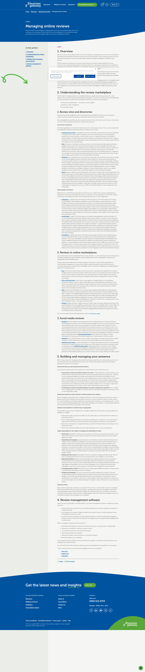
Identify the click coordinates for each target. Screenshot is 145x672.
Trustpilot (64, 157)
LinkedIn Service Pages (68, 342)
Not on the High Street (68, 280)
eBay (63, 290)
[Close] (95, 69)
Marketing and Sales (44, 11)
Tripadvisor (65, 199)
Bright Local (65, 553)
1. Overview (29, 52)
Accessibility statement (44, 620)
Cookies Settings (55, 76)
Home (27, 11)
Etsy (63, 271)
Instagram (65, 338)
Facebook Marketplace (84, 334)
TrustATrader (65, 216)
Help (69, 620)
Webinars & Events (60, 4)
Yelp (63, 144)
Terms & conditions (31, 620)
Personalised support (86, 4)
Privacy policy (57, 620)
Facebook (64, 321)
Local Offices (62, 602)
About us (61, 599)
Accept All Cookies (90, 76)
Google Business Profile (68, 132)
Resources (47, 4)
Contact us (61, 604)
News (60, 607)
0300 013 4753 (97, 601)
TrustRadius (65, 235)
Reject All (79, 76)
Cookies (64, 620)
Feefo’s (64, 172)
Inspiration (71, 4)
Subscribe (88, 585)
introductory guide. (94, 313)
